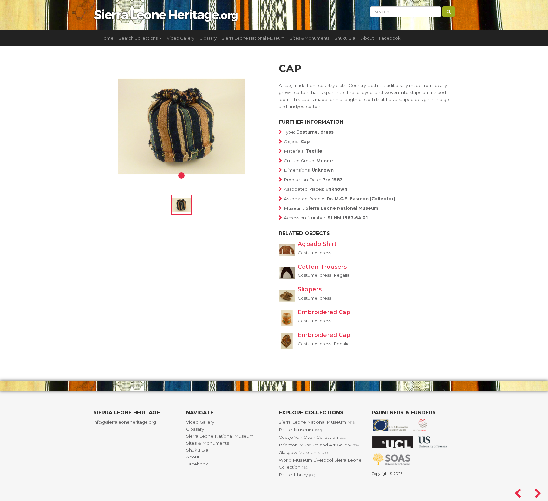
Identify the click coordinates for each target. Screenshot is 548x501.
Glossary (208, 38)
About (367, 38)
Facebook (390, 38)
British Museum (300, 429)
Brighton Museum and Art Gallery (319, 444)
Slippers (310, 289)
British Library (297, 474)
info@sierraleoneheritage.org (124, 422)
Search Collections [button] (139, 38)
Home (107, 38)
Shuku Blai (345, 38)
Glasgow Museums (304, 452)
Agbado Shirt (317, 244)
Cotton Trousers (322, 266)
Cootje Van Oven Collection (313, 437)
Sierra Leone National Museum (253, 38)
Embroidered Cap (324, 312)
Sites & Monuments (309, 38)
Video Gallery (180, 38)
